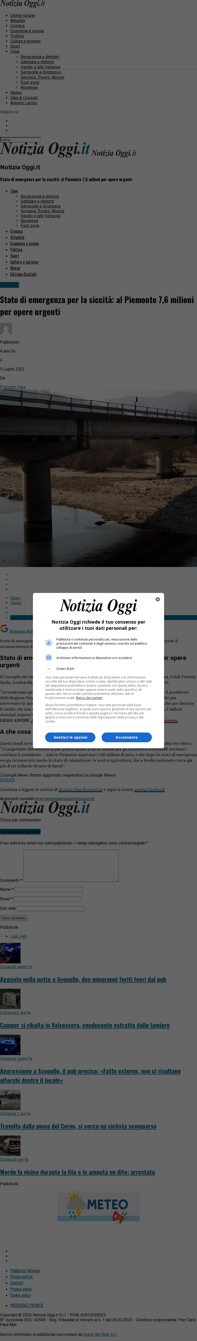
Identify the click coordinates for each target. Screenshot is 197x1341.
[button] (98, 668)
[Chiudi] (158, 599)
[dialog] (98, 670)
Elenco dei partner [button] (89, 698)
